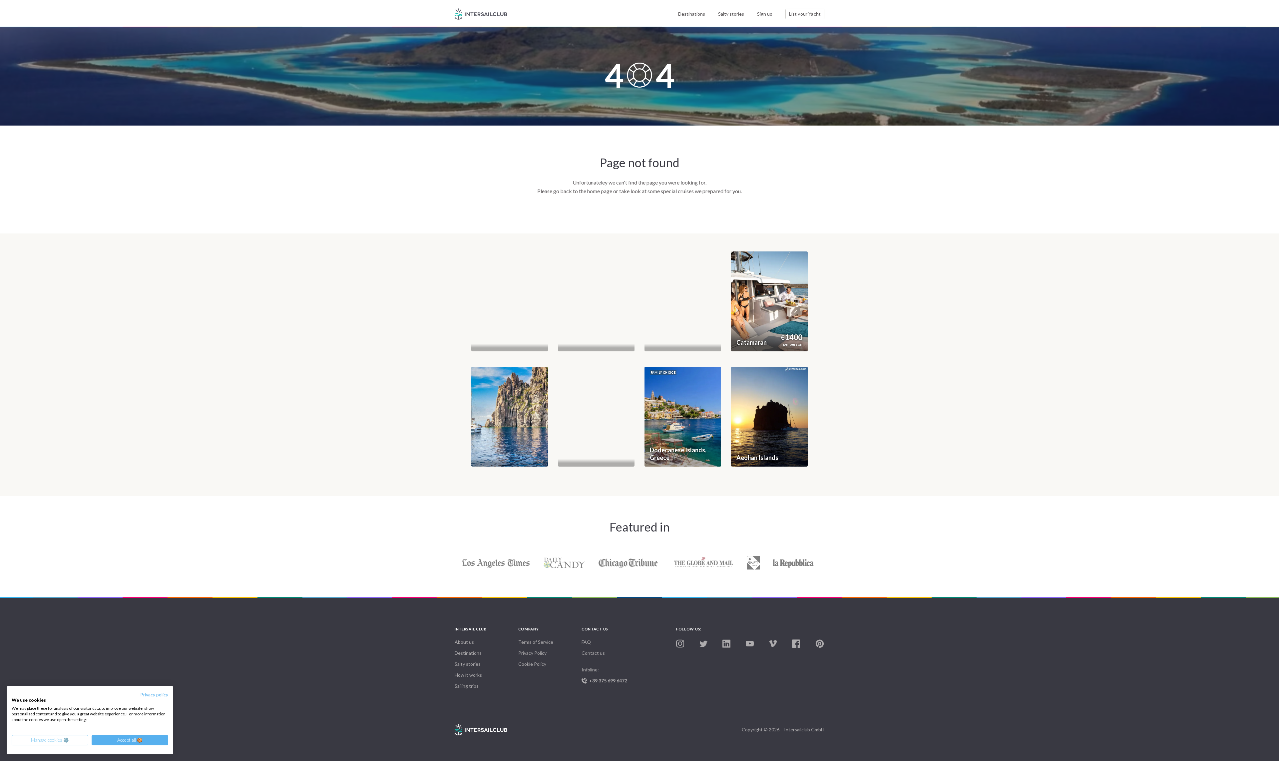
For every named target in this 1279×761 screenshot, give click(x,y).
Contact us (593, 653)
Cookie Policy (532, 664)
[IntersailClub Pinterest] (819, 644)
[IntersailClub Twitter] (703, 644)
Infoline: (604, 675)
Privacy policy (154, 694)
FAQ (586, 642)
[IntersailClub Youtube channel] (750, 644)
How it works (468, 675)
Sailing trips (467, 686)
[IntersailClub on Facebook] (796, 644)
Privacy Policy (532, 653)
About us (464, 642)
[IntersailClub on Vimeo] (773, 644)
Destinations (691, 14)
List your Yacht (805, 14)
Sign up (764, 14)
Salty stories (731, 14)
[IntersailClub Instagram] (680, 644)
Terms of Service (535, 642)
